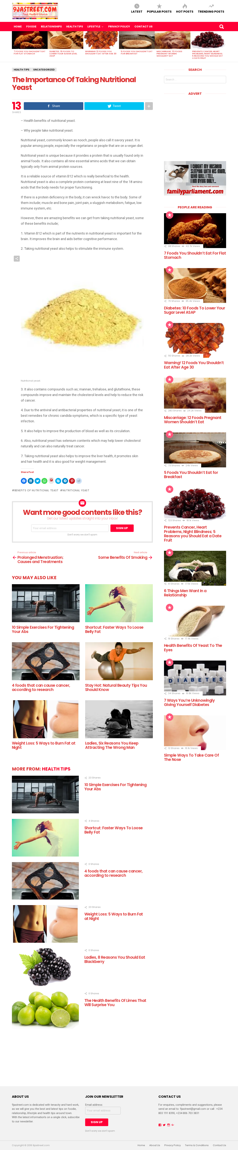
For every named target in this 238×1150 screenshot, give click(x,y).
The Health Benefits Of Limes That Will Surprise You (115, 1002)
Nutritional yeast (76, 490)
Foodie (31, 26)
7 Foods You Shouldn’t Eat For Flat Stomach (29, 52)
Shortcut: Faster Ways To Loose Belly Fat (114, 629)
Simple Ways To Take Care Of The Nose (191, 757)
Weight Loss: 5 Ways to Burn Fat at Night (43, 745)
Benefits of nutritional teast (37, 490)
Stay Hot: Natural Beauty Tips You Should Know (116, 687)
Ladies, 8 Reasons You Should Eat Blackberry (114, 959)
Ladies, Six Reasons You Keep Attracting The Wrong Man (112, 745)
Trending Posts (211, 11)
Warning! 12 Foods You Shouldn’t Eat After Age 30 (100, 52)
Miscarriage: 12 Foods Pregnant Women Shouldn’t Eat (169, 53)
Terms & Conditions (197, 1145)
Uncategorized (44, 69)
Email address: (94, 1104)
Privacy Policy (119, 26)
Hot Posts (184, 11)
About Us (154, 1145)
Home (18, 26)
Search (221, 26)
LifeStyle (93, 26)
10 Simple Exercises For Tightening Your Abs (43, 629)
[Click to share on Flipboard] (51, 480)
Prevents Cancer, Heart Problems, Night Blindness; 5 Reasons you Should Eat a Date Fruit (207, 55)
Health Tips (74, 26)
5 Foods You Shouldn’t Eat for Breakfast (136, 52)
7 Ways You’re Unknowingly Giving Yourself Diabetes (189, 702)
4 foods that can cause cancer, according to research (41, 687)
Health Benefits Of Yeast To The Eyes (193, 647)
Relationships (51, 26)
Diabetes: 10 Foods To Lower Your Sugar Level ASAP (63, 53)
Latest (136, 11)
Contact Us (143, 26)
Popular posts (159, 11)
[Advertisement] (195, 126)
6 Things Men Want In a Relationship (185, 593)
